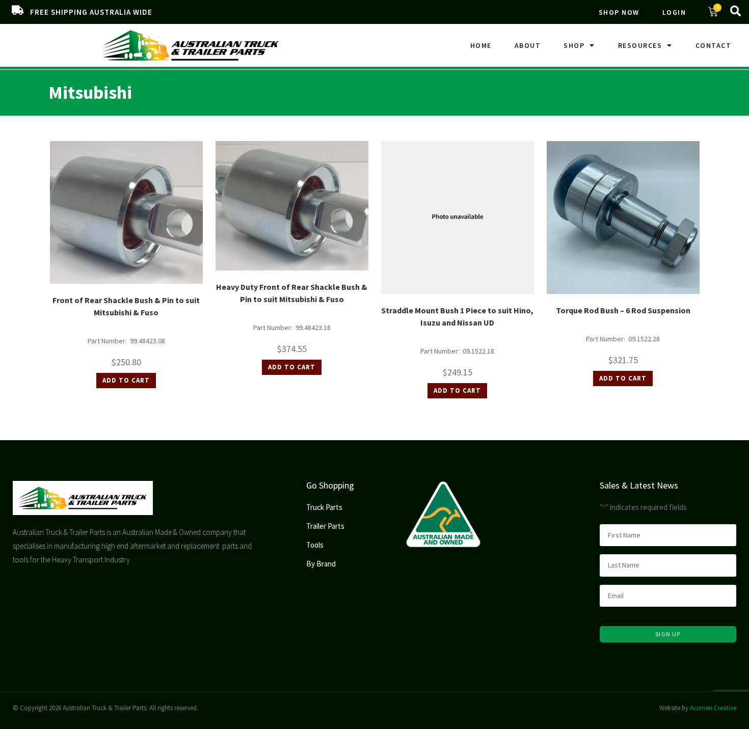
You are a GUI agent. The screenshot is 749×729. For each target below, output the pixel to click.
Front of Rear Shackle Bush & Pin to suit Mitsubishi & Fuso (126, 306)
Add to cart (126, 380)
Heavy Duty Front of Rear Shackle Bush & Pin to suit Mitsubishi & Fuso (291, 293)
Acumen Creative (713, 708)
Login (674, 12)
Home (481, 45)
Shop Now (619, 12)
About (528, 45)
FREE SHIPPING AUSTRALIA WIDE (91, 12)
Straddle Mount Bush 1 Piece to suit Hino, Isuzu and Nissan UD (457, 316)
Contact (714, 45)
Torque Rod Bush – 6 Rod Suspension (623, 310)
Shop (574, 45)
